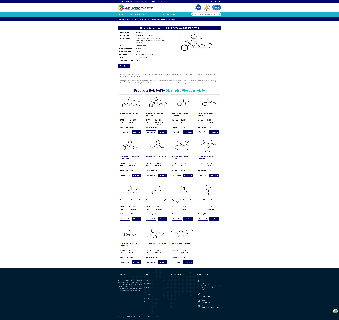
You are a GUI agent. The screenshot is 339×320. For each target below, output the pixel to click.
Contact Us (149, 302)
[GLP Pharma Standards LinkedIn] (219, 1)
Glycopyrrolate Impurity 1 (181, 243)
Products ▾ (147, 14)
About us (129, 14)
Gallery (148, 294)
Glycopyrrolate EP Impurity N (156, 243)
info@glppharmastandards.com (210, 307)
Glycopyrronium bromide (129, 113)
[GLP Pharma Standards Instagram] (215, 1)
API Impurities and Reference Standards (144, 19)
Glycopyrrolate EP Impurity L (156, 156)
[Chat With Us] (335, 311)
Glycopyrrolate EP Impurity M (156, 200)
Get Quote (177, 14)
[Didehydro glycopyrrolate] (196, 44)
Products (126, 19)
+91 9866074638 (205, 295)
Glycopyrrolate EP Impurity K (130, 200)
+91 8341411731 (205, 297)
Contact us (158, 14)
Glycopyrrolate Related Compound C (180, 157)
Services (138, 14)
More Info (124, 132)
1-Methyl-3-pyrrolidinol (205, 200)
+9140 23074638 (205, 302)
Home (121, 14)
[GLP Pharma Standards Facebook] (211, 1)
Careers (167, 14)
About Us (148, 284)
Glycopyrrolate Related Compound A (205, 157)
